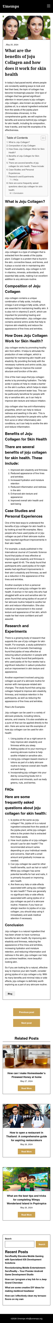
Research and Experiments (21, 176)
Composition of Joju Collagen (22, 145)
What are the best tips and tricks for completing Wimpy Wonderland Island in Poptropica (26, 1199)
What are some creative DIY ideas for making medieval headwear (24, 1289)
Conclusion (18, 193)
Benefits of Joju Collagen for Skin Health (24, 157)
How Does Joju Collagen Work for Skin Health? (27, 150)
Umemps (11, 6)
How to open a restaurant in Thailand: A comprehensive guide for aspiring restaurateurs (26, 1136)
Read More (26, 1088)
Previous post (26, 1012)
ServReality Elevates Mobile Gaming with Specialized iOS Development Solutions (24, 1259)
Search (8, 1238)
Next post (26, 1022)
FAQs (15, 179)
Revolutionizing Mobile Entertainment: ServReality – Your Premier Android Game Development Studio (25, 1271)
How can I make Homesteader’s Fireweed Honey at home (26, 1075)
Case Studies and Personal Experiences (21, 171)
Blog (10, 993)
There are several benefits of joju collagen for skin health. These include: (26, 164)
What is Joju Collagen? (19, 142)
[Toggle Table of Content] (42, 138)
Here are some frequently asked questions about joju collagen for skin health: (25, 186)
